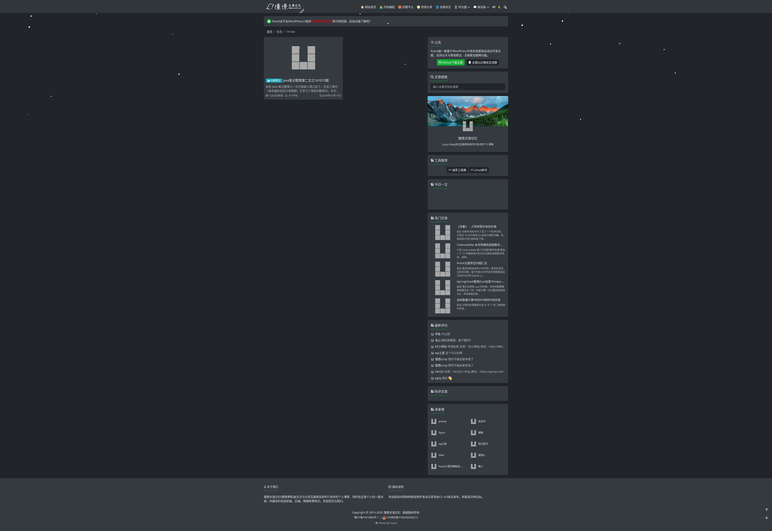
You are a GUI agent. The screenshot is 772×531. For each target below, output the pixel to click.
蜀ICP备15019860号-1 (366, 517)
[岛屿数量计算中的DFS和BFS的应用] (443, 306)
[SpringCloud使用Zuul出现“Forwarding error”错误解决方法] (443, 288)
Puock (393, 523)
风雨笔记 (275, 80)
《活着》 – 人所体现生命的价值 (476, 226)
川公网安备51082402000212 (402, 517)
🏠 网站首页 (368, 7)
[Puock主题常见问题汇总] (443, 269)
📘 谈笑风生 (443, 7)
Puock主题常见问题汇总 (472, 263)
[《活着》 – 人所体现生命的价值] (443, 232)
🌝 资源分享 (424, 7)
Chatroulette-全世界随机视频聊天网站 (481, 245)
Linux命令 (480, 170)
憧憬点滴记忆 (392, 512)
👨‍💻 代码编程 (387, 7)
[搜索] (505, 6)
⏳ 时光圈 (460, 7)
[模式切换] (499, 6)
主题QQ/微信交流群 (484, 62)
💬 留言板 (479, 7)
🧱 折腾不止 (406, 7)
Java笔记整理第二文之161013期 (306, 80)
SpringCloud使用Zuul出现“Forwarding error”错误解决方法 (495, 281)
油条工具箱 (458, 170)
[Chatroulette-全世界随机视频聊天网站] (443, 251)
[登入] (494, 6)
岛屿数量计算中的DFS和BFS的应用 (478, 300)
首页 (269, 32)
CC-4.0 (443, 497)
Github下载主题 (452, 62)
